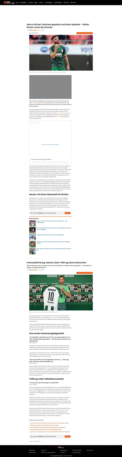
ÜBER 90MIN (32, 450)
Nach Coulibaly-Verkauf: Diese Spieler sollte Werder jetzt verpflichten (47, 427)
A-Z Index (62, 452)
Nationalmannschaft (63, 410)
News (17, 2)
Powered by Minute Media (57, 455)
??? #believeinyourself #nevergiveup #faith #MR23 (41, 159)
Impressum (44, 450)
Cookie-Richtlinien (76, 450)
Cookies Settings (76, 452)
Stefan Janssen (33, 30)
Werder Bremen (54, 317)
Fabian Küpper (32, 270)
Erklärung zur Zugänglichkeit (48, 452)
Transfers (30, 2)
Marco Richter (44, 161)
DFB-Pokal (73, 2)
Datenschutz (90, 450)
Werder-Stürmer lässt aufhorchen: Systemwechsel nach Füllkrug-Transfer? (49, 423)
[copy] (37, 33)
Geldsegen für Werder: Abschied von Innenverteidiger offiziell (45, 429)
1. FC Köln (59, 116)
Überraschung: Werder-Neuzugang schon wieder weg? (44, 425)
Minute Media (32, 452)
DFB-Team (66, 2)
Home (30, 441)
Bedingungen (63, 450)
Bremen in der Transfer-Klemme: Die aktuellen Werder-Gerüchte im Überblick (50, 432)
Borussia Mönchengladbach (63, 113)
